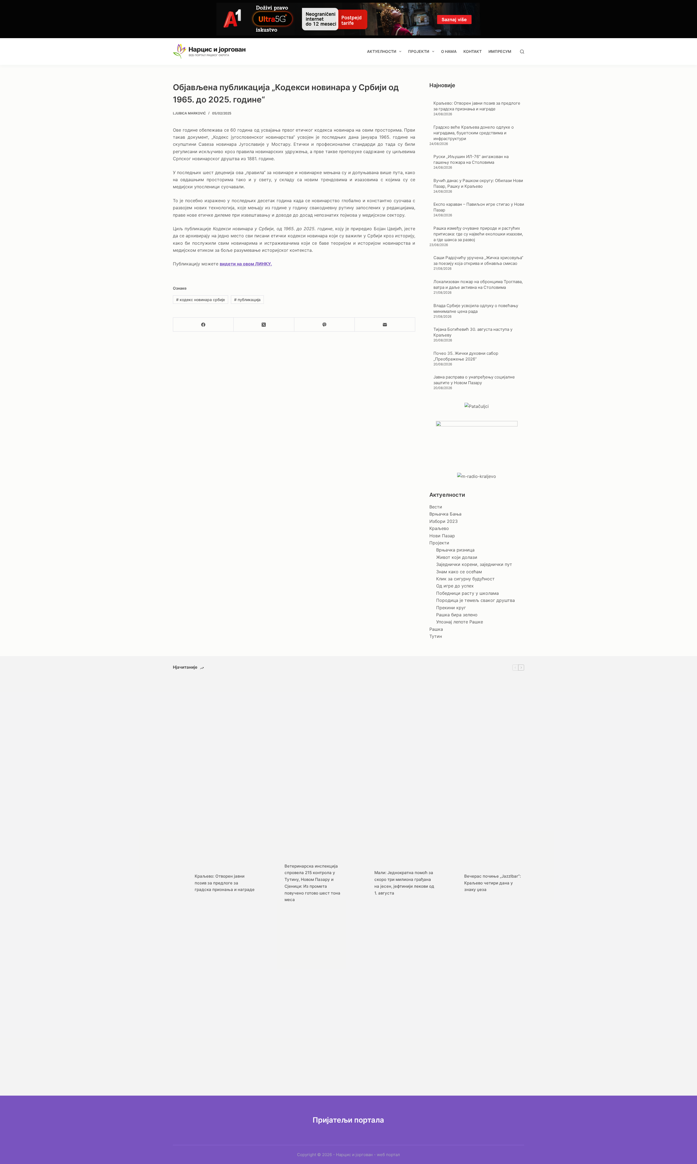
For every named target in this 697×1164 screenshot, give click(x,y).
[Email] (385, 325)
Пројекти (418, 51)
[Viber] (324, 325)
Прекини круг (451, 607)
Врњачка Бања (445, 514)
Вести (435, 507)
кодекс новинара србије (200, 299)
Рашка (436, 629)
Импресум (499, 51)
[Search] (522, 52)
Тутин (435, 636)
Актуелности (381, 51)
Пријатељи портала (348, 1120)
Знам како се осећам (459, 571)
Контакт (472, 51)
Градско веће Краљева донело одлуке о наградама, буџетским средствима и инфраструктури (473, 133)
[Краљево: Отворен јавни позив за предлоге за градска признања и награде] (181, 883)
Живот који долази (456, 557)
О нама (449, 51)
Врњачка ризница (455, 550)
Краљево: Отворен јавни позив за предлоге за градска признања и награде (225, 883)
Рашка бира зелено (457, 614)
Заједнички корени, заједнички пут (474, 564)
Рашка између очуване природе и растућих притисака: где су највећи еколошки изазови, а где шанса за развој (478, 234)
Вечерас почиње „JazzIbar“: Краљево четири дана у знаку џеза (492, 883)
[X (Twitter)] (264, 325)
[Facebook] (203, 325)
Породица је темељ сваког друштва (475, 600)
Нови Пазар (442, 535)
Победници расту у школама (467, 593)
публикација (247, 299)
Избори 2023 (443, 521)
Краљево (439, 528)
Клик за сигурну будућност (465, 578)
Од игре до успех (455, 586)
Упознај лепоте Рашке (459, 622)
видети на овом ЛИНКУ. (246, 263)
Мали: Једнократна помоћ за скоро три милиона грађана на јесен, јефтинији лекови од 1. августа (404, 882)
